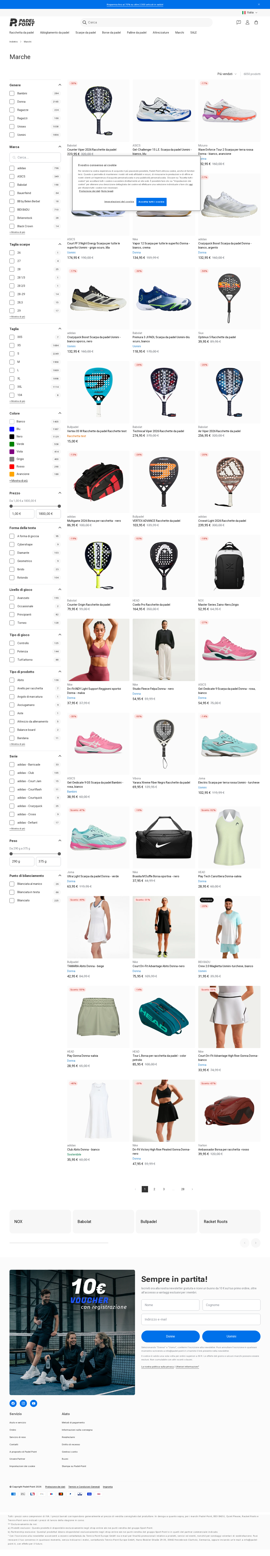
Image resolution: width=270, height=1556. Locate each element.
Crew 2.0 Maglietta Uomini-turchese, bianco (225, 966)
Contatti (13, 1444)
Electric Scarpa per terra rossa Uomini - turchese (229, 782)
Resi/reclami (68, 1437)
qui (191, 184)
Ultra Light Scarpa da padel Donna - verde (93, 876)
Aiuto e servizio (17, 1422)
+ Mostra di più (17, 232)
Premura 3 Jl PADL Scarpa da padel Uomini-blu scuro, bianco (161, 339)
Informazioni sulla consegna (77, 1429)
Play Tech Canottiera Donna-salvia (219, 876)
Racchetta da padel (21, 32)
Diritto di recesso (71, 1444)
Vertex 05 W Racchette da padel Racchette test (97, 431)
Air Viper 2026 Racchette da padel (219, 431)
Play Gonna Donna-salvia (82, 1055)
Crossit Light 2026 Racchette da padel (222, 520)
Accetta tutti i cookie (151, 201)
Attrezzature (161, 32)
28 (182, 1189)
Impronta (108, 1486)
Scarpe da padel (86, 32)
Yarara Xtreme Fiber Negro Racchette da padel (161, 782)
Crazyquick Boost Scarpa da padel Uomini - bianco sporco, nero (94, 339)
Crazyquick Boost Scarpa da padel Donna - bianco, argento (225, 245)
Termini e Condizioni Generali (84, 1486)
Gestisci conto (69, 1451)
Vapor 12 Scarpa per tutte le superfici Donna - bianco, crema (161, 245)
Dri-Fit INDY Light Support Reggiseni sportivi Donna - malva (94, 690)
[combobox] (146, 22)
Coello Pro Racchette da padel (151, 604)
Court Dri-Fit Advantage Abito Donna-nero (159, 966)
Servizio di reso (17, 1437)
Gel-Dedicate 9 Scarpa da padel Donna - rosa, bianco (227, 690)
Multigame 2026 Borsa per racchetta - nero (94, 520)
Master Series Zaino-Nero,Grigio (218, 604)
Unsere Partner (17, 1458)
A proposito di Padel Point (23, 1451)
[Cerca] (84, 22)
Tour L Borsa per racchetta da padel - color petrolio (159, 1057)
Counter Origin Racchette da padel (88, 604)
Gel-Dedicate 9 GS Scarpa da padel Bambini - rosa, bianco (95, 784)
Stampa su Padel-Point (74, 1466)
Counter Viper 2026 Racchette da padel (91, 149)
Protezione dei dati (55, 1486)
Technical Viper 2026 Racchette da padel (158, 431)
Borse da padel (111, 32)
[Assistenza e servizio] (238, 22)
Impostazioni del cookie (119, 201)
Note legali (107, 191)
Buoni (65, 1458)
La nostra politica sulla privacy (157, 1366)
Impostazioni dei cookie (22, 1466)
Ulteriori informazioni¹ (187, 1366)
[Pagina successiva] (192, 1189)
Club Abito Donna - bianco (83, 1149)
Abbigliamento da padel (54, 32)
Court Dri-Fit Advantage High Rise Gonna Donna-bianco (228, 1057)
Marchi (179, 32)
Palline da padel (136, 32)
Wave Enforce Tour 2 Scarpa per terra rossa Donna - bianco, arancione (225, 151)
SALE (193, 32)
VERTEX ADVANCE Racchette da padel (156, 520)
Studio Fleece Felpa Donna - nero (153, 688)
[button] (244, 1243)
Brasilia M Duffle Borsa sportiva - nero (156, 876)
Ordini (12, 1429)
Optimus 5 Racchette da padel (217, 337)
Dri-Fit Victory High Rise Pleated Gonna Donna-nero (161, 1151)
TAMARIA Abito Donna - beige (85, 966)
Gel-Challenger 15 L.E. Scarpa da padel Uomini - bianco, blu (162, 151)
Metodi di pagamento (73, 1422)
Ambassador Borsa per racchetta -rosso (223, 1149)
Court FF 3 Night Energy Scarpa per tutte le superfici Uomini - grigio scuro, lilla (93, 245)
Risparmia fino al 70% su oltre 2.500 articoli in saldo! (135, 4)
